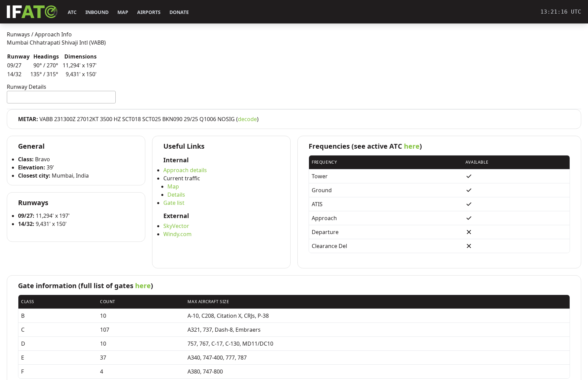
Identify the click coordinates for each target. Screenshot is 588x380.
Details (176, 194)
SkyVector (176, 226)
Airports (149, 12)
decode (247, 119)
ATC (72, 12)
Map (122, 12)
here (412, 146)
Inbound (97, 12)
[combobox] (61, 97)
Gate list (173, 202)
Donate (179, 12)
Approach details (185, 170)
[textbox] (11, 97)
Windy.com (177, 234)
